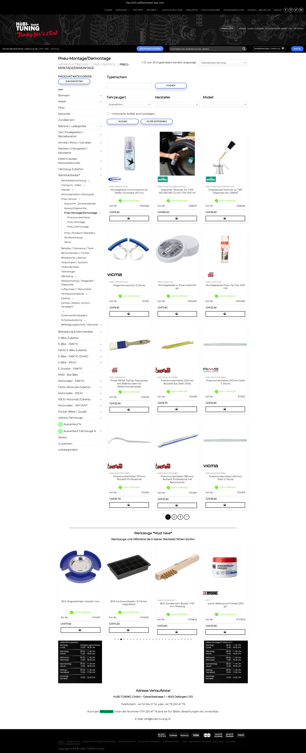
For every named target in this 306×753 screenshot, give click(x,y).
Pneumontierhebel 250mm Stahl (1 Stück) (225, 382)
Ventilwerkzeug (73, 237)
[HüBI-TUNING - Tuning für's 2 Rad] (36, 30)
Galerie (230, 741)
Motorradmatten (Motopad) (77, 194)
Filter (61, 107)
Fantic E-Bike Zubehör (72, 350)
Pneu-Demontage (78, 226)
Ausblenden (172, 2)
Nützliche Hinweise (149, 741)
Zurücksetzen (74, 81)
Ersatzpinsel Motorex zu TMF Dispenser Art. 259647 (225, 191)
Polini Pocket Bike (210, 10)
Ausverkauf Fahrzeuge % (80, 431)
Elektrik (65, 298)
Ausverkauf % (72, 424)
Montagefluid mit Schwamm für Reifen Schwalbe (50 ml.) (129, 191)
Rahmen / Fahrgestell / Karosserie (72, 150)
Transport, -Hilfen (71, 185)
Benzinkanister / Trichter (75, 253)
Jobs (184, 741)
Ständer (65, 189)
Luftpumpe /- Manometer (76, 289)
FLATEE (108, 10)
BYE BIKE (151, 10)
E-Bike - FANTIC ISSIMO (73, 356)
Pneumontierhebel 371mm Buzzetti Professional (129, 478)
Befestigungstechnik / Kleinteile (79, 324)
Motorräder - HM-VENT (73, 405)
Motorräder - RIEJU (70, 393)
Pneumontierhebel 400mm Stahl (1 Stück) (225, 478)
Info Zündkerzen (69, 744)
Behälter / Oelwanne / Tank (77, 248)
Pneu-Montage (76, 222)
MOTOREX (138, 10)
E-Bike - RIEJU (67, 362)
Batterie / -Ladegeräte (72, 126)
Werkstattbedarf (73, 64)
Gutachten (65, 443)
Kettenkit (64, 113)
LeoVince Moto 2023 (172, 10)
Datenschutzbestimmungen (99, 741)
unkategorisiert (68, 449)
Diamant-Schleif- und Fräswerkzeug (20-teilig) (81, 605)
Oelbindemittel (70, 267)
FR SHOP (299, 28)
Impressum (73, 741)
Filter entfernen (157, 121)
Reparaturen (171, 741)
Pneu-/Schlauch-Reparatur (79, 233)
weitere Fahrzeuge (70, 417)
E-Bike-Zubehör (68, 337)
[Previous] (56, 583)
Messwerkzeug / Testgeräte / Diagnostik (78, 282)
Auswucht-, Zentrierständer (80, 203)
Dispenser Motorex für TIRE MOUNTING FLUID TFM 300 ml (177, 191)
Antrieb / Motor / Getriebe (74, 142)
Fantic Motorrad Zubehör (74, 387)
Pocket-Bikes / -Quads (72, 411)
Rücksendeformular (234, 10)
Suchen (170, 85)
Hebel (62, 101)
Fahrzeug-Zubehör (70, 169)
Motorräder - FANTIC (71, 380)
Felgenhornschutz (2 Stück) (129, 285)
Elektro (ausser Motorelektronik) (69, 160)
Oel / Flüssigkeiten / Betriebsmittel (70, 134)
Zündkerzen (66, 119)
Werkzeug (67, 276)
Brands (277, 10)
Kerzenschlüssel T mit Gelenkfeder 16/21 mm (177, 605)
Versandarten (126, 741)
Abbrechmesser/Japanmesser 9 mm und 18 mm (225, 605)
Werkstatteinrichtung (73, 180)
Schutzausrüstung (71, 320)
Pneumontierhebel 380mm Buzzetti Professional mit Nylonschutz (177, 479)
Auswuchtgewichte (75, 208)
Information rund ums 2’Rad (206, 741)
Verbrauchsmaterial (72, 293)
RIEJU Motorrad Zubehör (74, 399)
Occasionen (272, 28)
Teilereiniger (68, 271)
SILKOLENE (121, 10)
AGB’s (61, 741)
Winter (62, 437)
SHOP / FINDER (255, 28)
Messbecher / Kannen (74, 257)
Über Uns (286, 28)
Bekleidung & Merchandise (75, 331)
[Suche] (244, 49)
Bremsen (64, 95)
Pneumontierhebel (78, 217)
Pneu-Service (104, 64)
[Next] (249, 583)
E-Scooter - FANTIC (70, 368)
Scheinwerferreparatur (74, 315)
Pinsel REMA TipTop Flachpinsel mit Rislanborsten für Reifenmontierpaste (129, 383)
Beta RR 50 (192, 10)
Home (242, 28)
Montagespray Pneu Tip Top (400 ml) (225, 287)
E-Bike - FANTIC (68, 344)
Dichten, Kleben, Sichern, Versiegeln (75, 305)
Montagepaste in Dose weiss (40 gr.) (177, 287)
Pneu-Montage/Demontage (80, 212)
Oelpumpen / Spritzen (74, 262)
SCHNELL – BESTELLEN (259, 10)
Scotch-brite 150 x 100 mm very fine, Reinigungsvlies (129, 605)
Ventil (67, 242)
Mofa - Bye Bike (68, 374)
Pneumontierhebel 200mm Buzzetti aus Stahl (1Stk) (177, 382)
